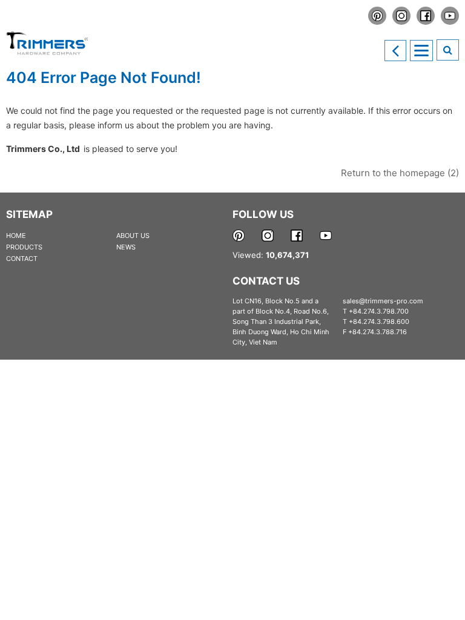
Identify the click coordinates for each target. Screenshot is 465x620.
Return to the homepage (400, 173)
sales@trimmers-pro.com (383, 301)
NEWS (126, 247)
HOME (16, 235)
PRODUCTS (24, 247)
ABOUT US (133, 235)
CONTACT (22, 258)
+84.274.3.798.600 (379, 321)
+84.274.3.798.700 (379, 311)
